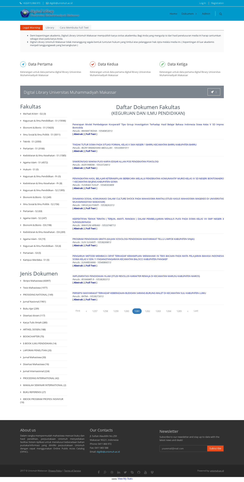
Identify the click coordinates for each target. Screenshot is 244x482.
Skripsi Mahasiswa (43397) (37, 280)
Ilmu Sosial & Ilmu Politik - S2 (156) (41, 204)
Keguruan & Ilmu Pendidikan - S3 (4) (42, 246)
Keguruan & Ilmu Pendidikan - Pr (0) (42, 176)
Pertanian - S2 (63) (32, 211)
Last (196, 310)
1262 (147, 311)
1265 (179, 311)
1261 (137, 311)
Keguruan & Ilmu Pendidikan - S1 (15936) (44, 120)
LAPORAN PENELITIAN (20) (37, 350)
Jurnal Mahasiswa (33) (34, 357)
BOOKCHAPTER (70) (33, 336)
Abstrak (78, 134)
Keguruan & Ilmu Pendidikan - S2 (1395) (44, 190)
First (78, 310)
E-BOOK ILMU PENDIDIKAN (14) (39, 343)
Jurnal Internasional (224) (36, 371)
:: (216, 92)
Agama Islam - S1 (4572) (35, 162)
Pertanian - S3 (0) (32, 252)
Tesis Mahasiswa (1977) (35, 287)
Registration (217, 3)
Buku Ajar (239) (31, 308)
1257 (94, 311)
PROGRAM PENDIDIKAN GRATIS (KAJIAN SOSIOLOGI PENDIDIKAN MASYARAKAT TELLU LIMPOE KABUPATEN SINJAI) (134, 239)
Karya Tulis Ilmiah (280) (35, 322)
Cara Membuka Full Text (74, 27)
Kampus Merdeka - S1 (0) (36, 259)
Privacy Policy (55, 470)
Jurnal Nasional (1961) (34, 301)
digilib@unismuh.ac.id (108, 451)
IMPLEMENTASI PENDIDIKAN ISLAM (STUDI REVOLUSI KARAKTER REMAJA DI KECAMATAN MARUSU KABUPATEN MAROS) (136, 276)
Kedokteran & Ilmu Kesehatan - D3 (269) (44, 232)
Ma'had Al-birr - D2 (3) (34, 113)
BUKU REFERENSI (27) (34, 392)
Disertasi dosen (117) (34, 315)
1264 (168, 311)
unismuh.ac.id (217, 470)
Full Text (91, 134)
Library (50, 27)
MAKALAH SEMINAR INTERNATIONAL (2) (44, 385)
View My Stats (125, 478)
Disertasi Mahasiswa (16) (36, 364)
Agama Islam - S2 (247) (35, 218)
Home (173, 13)
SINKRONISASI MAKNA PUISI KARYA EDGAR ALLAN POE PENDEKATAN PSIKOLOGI (116, 161)
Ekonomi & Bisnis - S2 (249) (37, 197)
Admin (206, 13)
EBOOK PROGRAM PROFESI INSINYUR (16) (41, 400)
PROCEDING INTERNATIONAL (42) (41, 378)
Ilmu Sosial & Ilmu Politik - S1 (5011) (41, 134)
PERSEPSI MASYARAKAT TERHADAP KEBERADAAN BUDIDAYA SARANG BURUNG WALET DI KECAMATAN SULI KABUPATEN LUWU (139, 293)
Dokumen (187, 13)
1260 (126, 311)
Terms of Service (72, 470)
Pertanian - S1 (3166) (34, 148)
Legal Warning (31, 27)
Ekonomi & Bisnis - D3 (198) (37, 225)
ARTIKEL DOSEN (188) (34, 329)
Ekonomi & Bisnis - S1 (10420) (38, 127)
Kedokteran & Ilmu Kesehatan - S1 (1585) (44, 155)
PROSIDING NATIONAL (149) (38, 294)
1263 (158, 311)
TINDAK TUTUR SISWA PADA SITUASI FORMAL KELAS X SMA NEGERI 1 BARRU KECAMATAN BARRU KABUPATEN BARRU (134, 144)
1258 (105, 311)
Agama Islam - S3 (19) (34, 239)
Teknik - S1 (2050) (32, 141)
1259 (115, 311)
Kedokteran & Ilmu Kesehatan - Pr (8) (42, 183)
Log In (203, 3)
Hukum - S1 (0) (31, 169)
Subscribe (215, 448)
